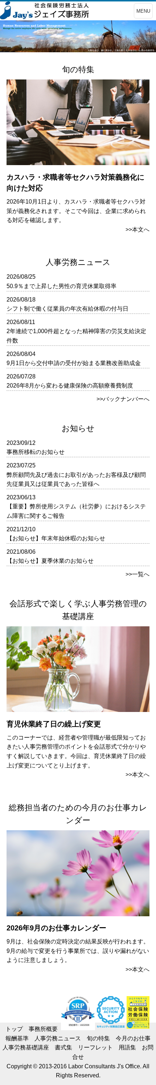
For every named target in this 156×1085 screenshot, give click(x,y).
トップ (14, 1029)
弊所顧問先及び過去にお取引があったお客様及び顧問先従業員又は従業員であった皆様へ (76, 479)
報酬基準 (17, 1038)
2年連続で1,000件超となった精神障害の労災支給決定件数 (76, 336)
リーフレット (95, 1047)
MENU (143, 11)
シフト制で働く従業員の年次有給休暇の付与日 (67, 309)
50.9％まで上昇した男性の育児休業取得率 (61, 286)
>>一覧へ (137, 574)
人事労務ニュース (57, 1038)
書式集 (63, 1047)
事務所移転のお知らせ (36, 452)
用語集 (127, 1047)
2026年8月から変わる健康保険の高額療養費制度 (70, 385)
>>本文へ (137, 229)
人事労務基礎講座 (26, 1047)
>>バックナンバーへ (123, 399)
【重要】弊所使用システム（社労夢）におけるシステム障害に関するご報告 (76, 511)
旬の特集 (98, 1038)
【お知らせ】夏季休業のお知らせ (50, 561)
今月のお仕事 (133, 1038)
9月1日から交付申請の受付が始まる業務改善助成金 (74, 363)
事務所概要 (43, 1029)
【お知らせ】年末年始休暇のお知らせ (56, 538)
